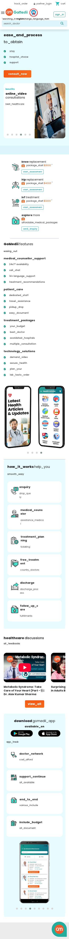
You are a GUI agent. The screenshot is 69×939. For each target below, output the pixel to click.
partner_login (44, 3)
